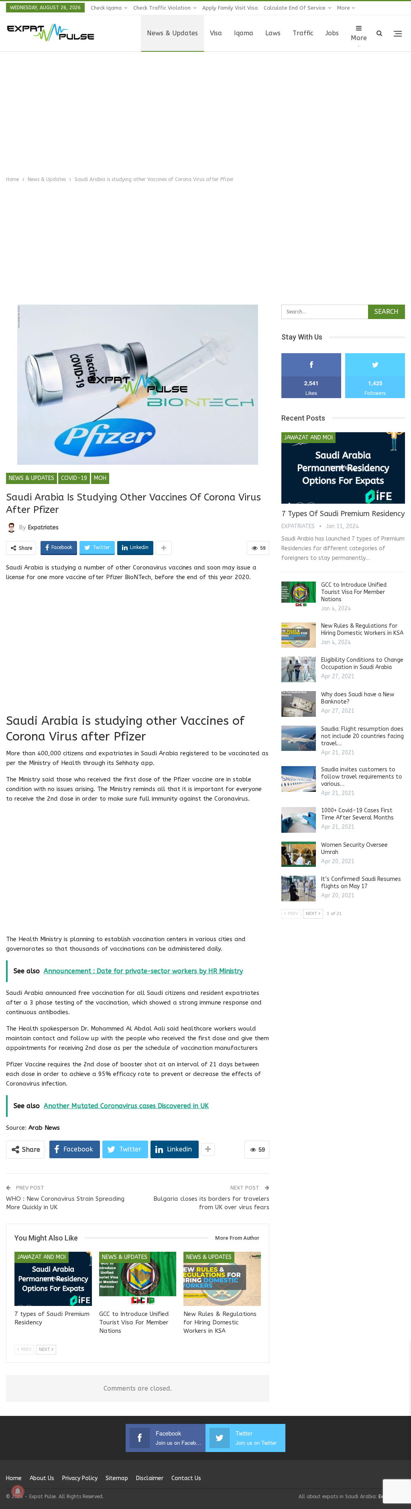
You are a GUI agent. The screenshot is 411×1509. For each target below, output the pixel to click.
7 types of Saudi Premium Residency (343, 513)
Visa (216, 33)
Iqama (243, 33)
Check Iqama (106, 8)
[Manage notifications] (17, 1491)
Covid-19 (74, 478)
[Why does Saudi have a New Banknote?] (298, 704)
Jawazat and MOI (41, 1257)
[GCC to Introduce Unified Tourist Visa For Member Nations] (138, 1279)
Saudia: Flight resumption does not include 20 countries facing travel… (362, 736)
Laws (273, 33)
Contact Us (186, 1478)
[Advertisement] (205, 112)
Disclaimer (149, 1478)
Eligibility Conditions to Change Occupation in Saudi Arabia (362, 664)
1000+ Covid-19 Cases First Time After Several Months (357, 814)
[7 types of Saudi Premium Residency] (53, 1279)
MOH (100, 478)
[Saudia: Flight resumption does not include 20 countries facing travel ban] (298, 738)
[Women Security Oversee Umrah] (298, 854)
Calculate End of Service (295, 8)
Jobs (332, 33)
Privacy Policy (80, 1478)
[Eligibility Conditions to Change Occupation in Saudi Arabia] (298, 669)
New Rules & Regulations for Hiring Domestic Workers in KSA (362, 629)
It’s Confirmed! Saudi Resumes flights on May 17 (361, 883)
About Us (42, 1478)
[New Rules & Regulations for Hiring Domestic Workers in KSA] (222, 1279)
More (344, 8)
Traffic (303, 33)
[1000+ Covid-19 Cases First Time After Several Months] (298, 820)
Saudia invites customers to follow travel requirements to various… (361, 776)
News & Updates (172, 33)
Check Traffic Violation (162, 8)
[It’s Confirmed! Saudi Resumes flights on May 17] (298, 888)
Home (14, 1478)
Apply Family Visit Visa (230, 8)
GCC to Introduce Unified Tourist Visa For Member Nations (354, 592)
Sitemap (117, 1478)
